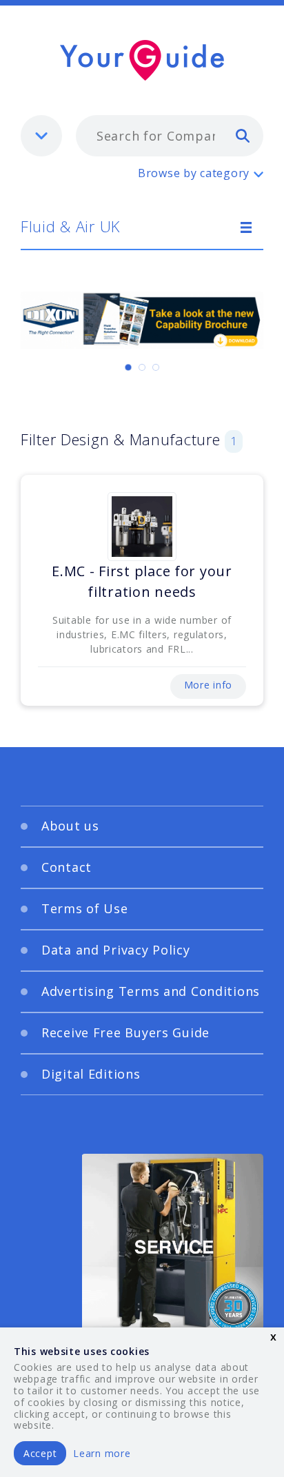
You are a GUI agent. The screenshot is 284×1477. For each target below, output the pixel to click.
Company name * (80, 865)
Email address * (76, 799)
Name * (55, 734)
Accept (40, 1453)
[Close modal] (236, 595)
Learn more (101, 1453)
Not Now (178, 1005)
